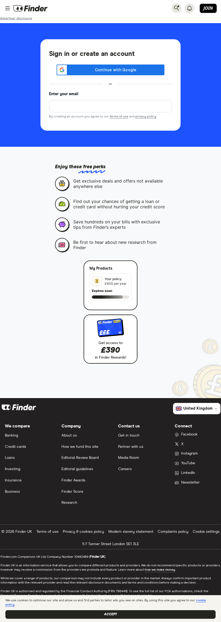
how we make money (160, 569)
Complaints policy (173, 532)
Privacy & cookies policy (83, 532)
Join (208, 8)
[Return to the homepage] (30, 8)
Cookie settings (206, 532)
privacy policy (145, 116)
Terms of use (47, 532)
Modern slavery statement (130, 532)
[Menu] (7, 8)
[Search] (176, 8)
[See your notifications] (189, 8)
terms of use (119, 116)
